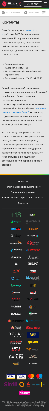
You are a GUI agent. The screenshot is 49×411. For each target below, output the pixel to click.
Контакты (23, 202)
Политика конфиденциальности (23, 186)
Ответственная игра (13, 197)
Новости (23, 181)
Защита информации (23, 192)
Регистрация (32, 4)
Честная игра (35, 197)
